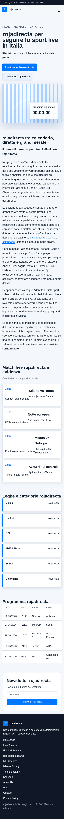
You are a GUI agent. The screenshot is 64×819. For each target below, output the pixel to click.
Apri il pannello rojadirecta (19, 67)
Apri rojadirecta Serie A (41, 396)
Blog (5, 787)
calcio (33, 237)
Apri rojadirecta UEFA (39, 420)
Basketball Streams (13, 756)
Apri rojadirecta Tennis (40, 472)
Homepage (9, 740)
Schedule (8, 777)
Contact (7, 793)
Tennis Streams (11, 771)
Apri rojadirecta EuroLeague (43, 451)
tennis (51, 237)
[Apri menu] (59, 10)
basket (42, 237)
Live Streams (10, 745)
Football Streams (12, 750)
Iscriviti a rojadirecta (32, 702)
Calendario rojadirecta (17, 76)
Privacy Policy (10, 798)
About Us (8, 782)
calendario (8, 241)
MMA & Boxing (11, 766)
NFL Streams (10, 761)
